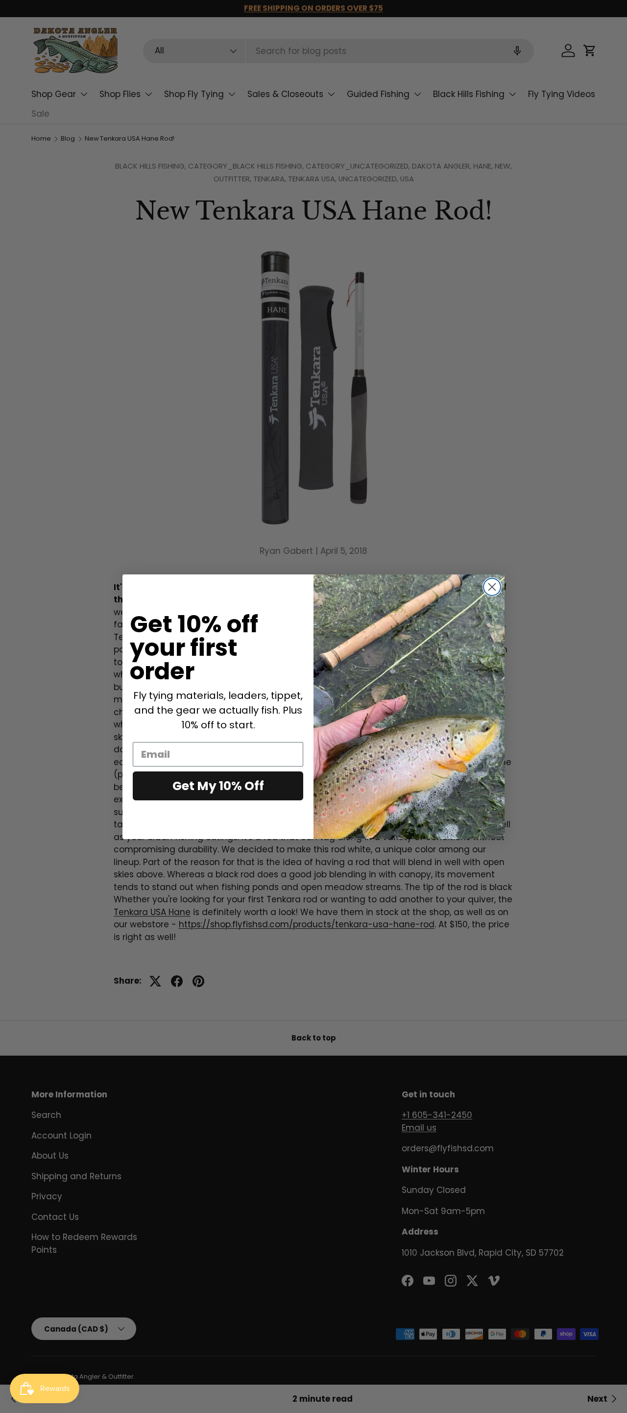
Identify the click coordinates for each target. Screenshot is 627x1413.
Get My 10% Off (218, 785)
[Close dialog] (492, 586)
